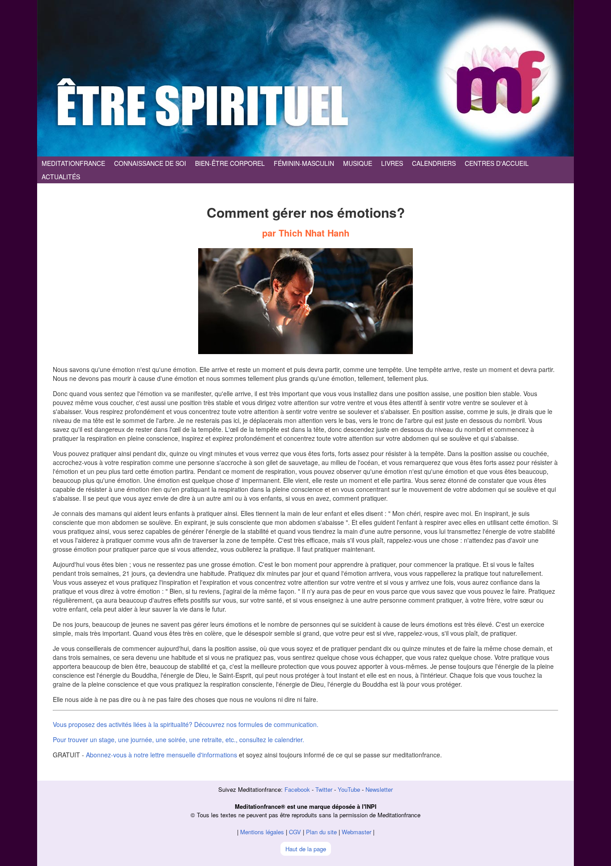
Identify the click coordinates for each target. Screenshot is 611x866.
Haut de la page (305, 849)
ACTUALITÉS (61, 176)
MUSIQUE (357, 163)
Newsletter (379, 789)
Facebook (297, 789)
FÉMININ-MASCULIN (304, 163)
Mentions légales (262, 832)
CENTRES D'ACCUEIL (497, 163)
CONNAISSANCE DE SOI (150, 163)
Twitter (323, 789)
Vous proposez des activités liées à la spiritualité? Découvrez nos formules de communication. (185, 724)
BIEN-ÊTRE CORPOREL (230, 163)
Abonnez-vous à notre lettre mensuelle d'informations (161, 754)
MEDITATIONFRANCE (73, 163)
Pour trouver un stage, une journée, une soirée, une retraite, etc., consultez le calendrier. (178, 739)
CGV (295, 832)
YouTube (349, 789)
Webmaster (356, 832)
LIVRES (392, 163)
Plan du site (321, 832)
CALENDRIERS (434, 163)
